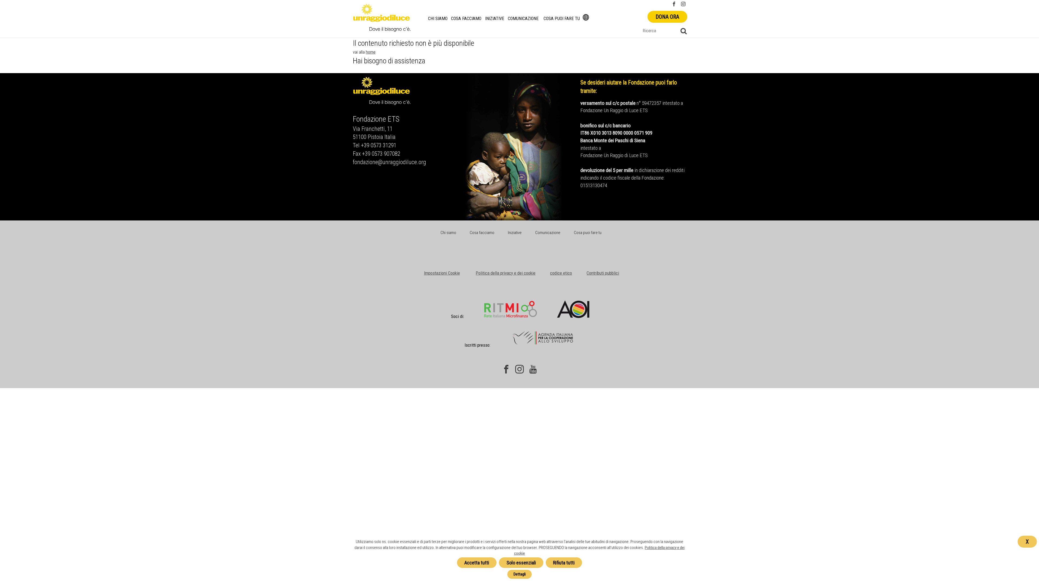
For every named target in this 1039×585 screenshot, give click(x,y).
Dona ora (667, 17)
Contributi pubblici (603, 273)
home (371, 52)
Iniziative (494, 18)
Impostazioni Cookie (442, 273)
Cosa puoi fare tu (562, 18)
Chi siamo (438, 18)
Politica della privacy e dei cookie (505, 273)
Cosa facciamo (466, 18)
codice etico (561, 273)
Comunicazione (523, 18)
